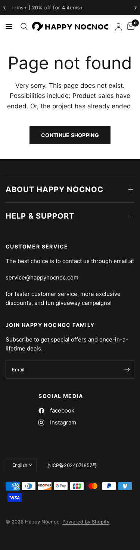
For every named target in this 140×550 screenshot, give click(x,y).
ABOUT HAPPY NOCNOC (54, 189)
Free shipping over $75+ (100, 7)
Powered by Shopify (85, 522)
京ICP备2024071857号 (72, 465)
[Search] (23, 26)
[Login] (118, 26)
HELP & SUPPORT (40, 215)
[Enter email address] (126, 369)
